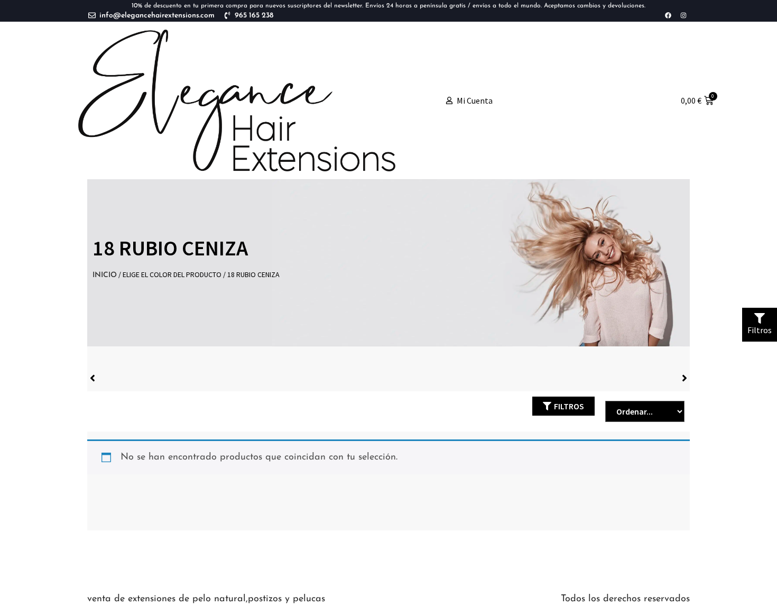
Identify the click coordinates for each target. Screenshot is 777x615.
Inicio (104, 275)
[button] (563, 406)
